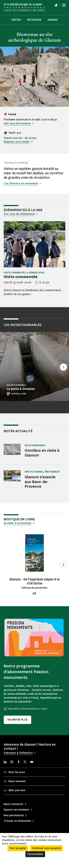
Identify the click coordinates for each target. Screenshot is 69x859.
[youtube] (31, 762)
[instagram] (11, 762)
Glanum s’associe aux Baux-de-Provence (40, 481)
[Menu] (64, 5)
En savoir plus (17, 719)
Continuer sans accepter (46, 848)
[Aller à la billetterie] (56, 5)
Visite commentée (21, 276)
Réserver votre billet (16, 142)
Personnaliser (35, 854)
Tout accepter (17, 848)
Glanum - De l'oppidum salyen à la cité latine (34, 581)
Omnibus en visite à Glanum (42, 453)
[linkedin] (5, 762)
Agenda (52, 20)
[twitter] (25, 762)
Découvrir (34, 20)
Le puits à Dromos (21, 389)
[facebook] (18, 762)
